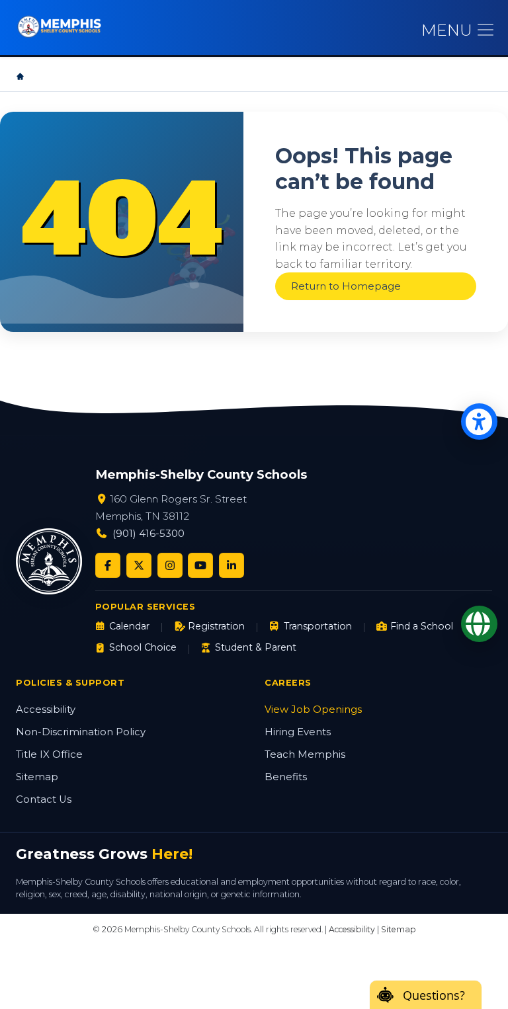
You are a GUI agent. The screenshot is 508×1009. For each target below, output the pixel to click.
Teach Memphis (305, 754)
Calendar (129, 626)
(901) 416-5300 (148, 533)
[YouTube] (200, 565)
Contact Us (43, 799)
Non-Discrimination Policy (81, 732)
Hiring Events (298, 732)
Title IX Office (49, 754)
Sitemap (37, 777)
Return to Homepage (346, 286)
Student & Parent (255, 647)
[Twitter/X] (138, 565)
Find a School (421, 626)
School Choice (143, 647)
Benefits (286, 777)
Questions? (434, 995)
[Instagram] (170, 565)
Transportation (317, 626)
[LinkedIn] (231, 565)
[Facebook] (107, 565)
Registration (216, 626)
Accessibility (45, 709)
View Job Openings (313, 709)
